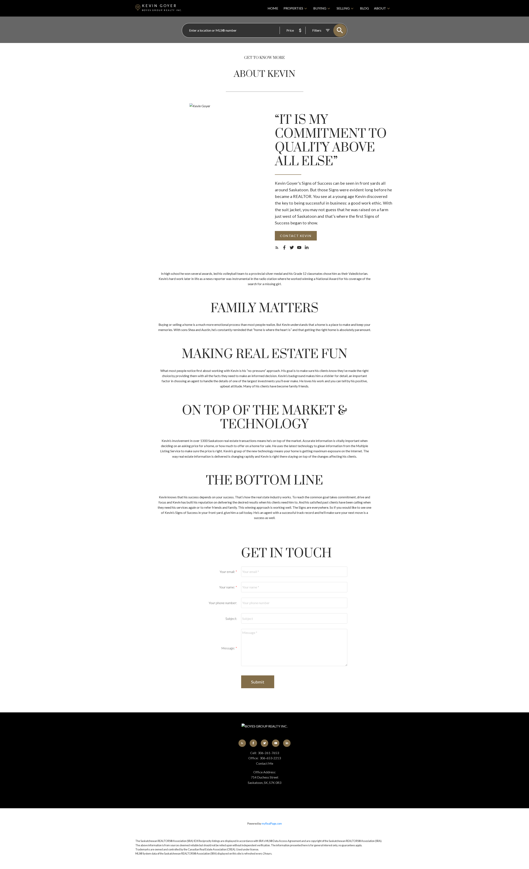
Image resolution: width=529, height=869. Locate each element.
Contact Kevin (296, 236)
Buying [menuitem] (319, 8)
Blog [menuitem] (364, 8)
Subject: (231, 618)
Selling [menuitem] (343, 8)
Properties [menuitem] (293, 8)
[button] (296, 235)
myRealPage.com (272, 823)
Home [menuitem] (273, 8)
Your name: (227, 587)
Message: (228, 648)
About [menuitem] (380, 8)
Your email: (228, 572)
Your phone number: (223, 603)
